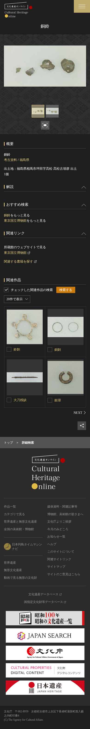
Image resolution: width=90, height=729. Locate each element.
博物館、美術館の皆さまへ (65, 514)
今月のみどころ (57, 529)
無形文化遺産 (13, 570)
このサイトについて (60, 551)
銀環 (57, 400)
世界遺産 (10, 562)
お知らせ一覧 (56, 536)
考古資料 (10, 160)
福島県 (24, 160)
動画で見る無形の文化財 (20, 577)
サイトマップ (56, 566)
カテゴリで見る (14, 514)
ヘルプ (51, 544)
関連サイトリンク (59, 559)
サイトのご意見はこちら (63, 574)
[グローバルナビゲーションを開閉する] (82, 6)
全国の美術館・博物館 (19, 529)
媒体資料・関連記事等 (62, 506)
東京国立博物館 (15, 220)
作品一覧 (10, 506)
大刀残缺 (20, 400)
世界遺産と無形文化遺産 (20, 521)
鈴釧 (17, 349)
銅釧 (57, 349)
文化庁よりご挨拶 (59, 521)
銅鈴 (7, 215)
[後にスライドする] (80, 412)
